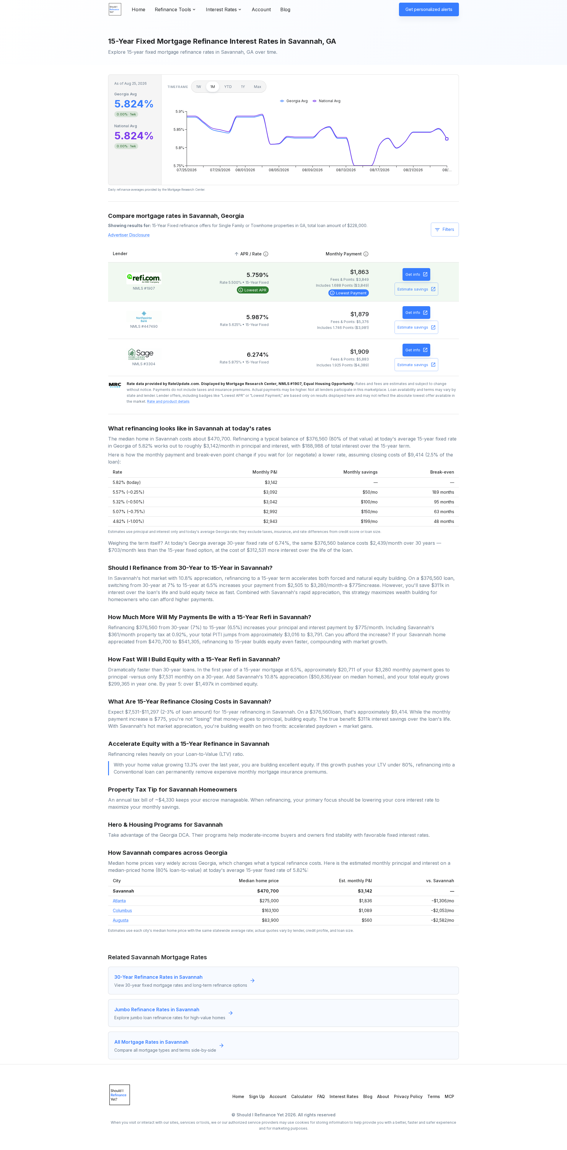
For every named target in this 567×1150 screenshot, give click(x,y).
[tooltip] (253, 289)
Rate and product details (168, 401)
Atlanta (119, 900)
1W (198, 86)
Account (261, 9)
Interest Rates (344, 1096)
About (383, 1096)
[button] (251, 253)
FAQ (321, 1096)
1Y (243, 86)
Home (138, 9)
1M (212, 86)
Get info (412, 274)
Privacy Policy (408, 1096)
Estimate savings (412, 289)
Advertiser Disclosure (129, 234)
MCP (449, 1096)
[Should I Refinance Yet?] (115, 9)
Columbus (122, 910)
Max (257, 86)
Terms (433, 1096)
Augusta (120, 920)
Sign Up (257, 1096)
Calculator (301, 1096)
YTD (228, 86)
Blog (285, 9)
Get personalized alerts (428, 9)
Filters (448, 229)
